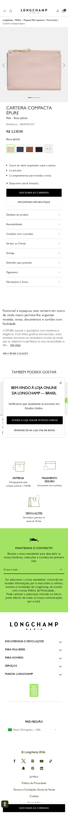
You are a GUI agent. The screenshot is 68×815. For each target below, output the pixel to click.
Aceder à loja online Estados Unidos (35, 420)
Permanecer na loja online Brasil (34, 430)
